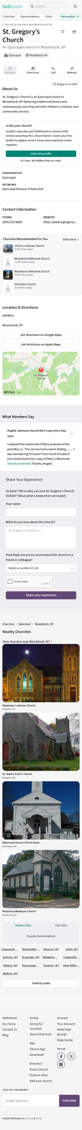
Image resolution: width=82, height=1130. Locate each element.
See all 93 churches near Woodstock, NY (28, 25)
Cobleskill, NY (72, 957)
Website (72, 73)
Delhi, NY (72, 949)
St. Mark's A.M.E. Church (17, 774)
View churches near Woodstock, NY (26, 641)
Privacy (29, 1118)
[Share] (74, 32)
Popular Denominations (41, 936)
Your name (13, 503)
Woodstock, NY (38, 55)
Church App (37, 1049)
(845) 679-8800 (12, 222)
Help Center (65, 1040)
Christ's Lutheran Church (29, 246)
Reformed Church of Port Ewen (21, 843)
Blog (5, 1035)
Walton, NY (10, 973)
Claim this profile (41, 154)
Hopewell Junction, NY (17, 949)
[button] (71, 434)
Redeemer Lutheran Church (18, 706)
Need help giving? (64, 1032)
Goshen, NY (51, 965)
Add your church (41, 1081)
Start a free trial (40, 1034)
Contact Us (9, 1029)
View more (70, 239)
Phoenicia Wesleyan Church (19, 911)
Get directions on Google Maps (41, 334)
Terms (39, 1118)
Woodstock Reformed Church (32, 259)
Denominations (30, 17)
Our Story (9, 1024)
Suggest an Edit (66, 84)
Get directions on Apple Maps (41, 344)
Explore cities (39, 1075)
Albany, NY (10, 965)
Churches (9, 17)
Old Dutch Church (25, 284)
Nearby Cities (23, 925)
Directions (33, 73)
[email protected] (19, 463)
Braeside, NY (30, 957)
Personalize (70, 17)
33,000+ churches (17, 131)
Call (53, 73)
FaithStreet (12, 6)
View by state (41, 983)
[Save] (62, 32)
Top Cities (61, 925)
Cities (48, 17)
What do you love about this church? (30, 522)
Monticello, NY (32, 949)
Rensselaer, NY (32, 965)
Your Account (66, 1024)
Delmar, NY (10, 957)
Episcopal (15, 55)
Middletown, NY (53, 957)
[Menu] (75, 6)
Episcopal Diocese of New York (22, 189)
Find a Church (39, 1069)
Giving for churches (36, 1026)
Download (37, 1054)
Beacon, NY (51, 949)
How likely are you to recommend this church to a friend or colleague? (39, 557)
